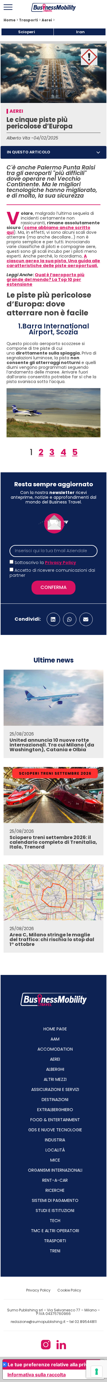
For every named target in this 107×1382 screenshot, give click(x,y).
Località (55, 1150)
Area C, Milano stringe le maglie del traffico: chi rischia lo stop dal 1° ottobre (52, 939)
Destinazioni (55, 1100)
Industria (55, 1140)
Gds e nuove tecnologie (55, 1130)
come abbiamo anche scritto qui (48, 230)
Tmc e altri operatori (55, 1231)
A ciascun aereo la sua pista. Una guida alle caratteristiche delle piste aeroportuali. (53, 261)
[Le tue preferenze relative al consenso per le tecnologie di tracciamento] (96, 1371)
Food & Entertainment (55, 1120)
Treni (55, 1251)
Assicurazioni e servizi (55, 1089)
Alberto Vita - (20, 138)
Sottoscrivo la (45, 562)
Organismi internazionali (55, 1170)
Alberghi (55, 1069)
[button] (98, 152)
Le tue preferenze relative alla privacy (52, 1364)
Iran (80, 32)
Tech (55, 1221)
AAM (55, 1039)
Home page (55, 1029)
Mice (55, 1160)
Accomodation (55, 1049)
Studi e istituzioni (55, 1210)
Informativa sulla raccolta (36, 1375)
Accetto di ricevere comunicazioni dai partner (52, 573)
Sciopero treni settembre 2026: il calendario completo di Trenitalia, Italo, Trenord (53, 842)
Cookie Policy (69, 1290)
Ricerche (54, 1190)
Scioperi (26, 32)
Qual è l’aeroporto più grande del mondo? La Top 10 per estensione (45, 279)
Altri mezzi (55, 1079)
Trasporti (28, 20)
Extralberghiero (55, 1110)
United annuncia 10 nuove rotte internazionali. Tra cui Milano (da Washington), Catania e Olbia (52, 745)
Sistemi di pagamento (55, 1200)
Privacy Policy (60, 562)
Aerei (47, 20)
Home (9, 20)
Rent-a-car (55, 1180)
